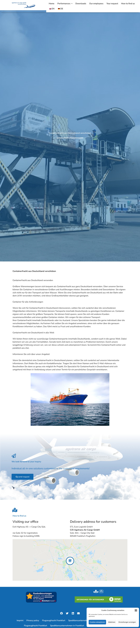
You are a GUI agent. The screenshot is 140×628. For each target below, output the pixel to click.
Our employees (96, 3)
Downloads (80, 3)
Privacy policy (32, 620)
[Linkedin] (72, 613)
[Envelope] (78, 613)
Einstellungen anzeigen (127, 622)
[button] (136, 610)
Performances (63, 3)
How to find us (128, 3)
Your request (112, 3)
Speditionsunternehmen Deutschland (85, 620)
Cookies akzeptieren (97, 622)
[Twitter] (67, 613)
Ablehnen (111, 622)
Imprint (20, 620)
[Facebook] (61, 613)
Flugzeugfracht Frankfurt (53, 620)
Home (51, 3)
